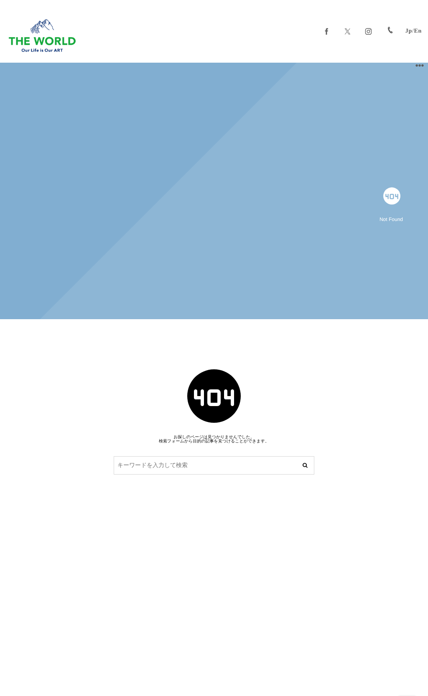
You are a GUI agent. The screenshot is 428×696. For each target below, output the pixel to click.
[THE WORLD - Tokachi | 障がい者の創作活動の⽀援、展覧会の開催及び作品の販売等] (42, 35)
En (418, 31)
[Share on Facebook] (326, 31)
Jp (408, 31)
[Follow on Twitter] (347, 31)
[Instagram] (368, 31)
